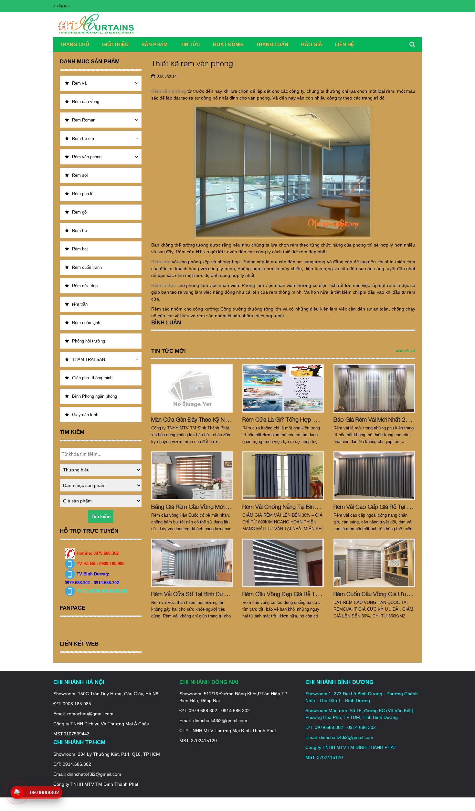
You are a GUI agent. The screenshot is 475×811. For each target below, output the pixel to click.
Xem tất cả (405, 351)
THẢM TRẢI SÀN (88, 359)
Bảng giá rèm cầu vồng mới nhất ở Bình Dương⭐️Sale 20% (229, 506)
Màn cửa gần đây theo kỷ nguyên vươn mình (209, 419)
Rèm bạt (80, 249)
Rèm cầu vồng (85, 101)
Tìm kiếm (101, 516)
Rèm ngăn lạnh (86, 322)
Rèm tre (79, 230)
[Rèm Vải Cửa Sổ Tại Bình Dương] (192, 563)
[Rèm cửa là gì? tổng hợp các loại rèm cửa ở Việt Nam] (283, 388)
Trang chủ (74, 44)
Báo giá (311, 44)
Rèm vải (80, 83)
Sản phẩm (155, 44)
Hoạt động (228, 44)
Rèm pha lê (82, 193)
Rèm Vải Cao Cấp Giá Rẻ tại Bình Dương (385, 506)
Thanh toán (272, 44)
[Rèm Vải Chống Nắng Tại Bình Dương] (283, 475)
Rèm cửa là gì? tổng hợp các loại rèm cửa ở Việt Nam (317, 419)
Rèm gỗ (79, 212)
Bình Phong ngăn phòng (94, 396)
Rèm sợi (80, 175)
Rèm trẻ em (83, 138)
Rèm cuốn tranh (87, 267)
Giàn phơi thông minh (92, 377)
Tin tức (190, 44)
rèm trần (80, 304)
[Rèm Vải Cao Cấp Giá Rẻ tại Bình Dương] (374, 475)
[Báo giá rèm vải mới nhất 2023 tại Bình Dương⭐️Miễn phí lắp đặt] (374, 388)
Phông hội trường (88, 341)
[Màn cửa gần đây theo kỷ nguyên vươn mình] (192, 388)
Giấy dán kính (85, 414)
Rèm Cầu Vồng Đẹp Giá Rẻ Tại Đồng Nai (292, 594)
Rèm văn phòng (86, 156)
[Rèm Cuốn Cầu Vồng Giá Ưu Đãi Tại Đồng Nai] (374, 563)
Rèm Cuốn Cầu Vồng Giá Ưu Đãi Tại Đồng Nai (391, 594)
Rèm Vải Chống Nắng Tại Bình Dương (289, 506)
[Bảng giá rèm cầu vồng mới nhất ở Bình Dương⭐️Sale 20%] (192, 475)
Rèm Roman (83, 120)
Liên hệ (344, 44)
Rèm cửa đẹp (85, 285)
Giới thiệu (115, 44)
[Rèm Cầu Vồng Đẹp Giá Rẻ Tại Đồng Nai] (283, 563)
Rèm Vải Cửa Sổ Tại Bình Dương (192, 594)
